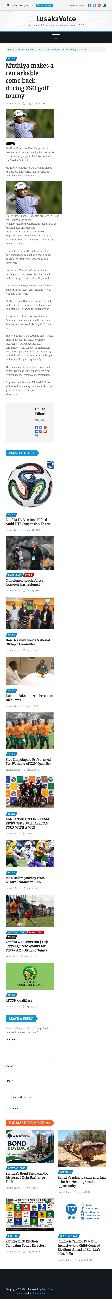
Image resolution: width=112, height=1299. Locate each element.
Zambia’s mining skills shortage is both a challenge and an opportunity (82, 1182)
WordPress (48, 1289)
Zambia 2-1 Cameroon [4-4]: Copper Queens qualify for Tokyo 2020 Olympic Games (27, 946)
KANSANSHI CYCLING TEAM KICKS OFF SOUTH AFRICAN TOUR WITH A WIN (27, 823)
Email (9, 1081)
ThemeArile (38, 1293)
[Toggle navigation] (56, 37)
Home (11, 49)
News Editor (12, 956)
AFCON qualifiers (19, 1000)
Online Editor (13, 103)
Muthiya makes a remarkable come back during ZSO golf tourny (52, 49)
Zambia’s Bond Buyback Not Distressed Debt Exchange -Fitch (27, 1178)
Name (10, 1066)
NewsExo (22, 1293)
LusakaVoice (56, 19)
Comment (11, 1039)
